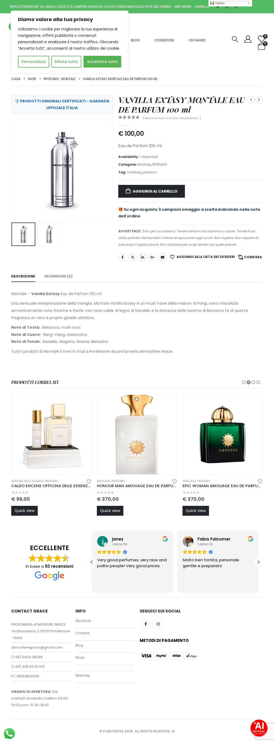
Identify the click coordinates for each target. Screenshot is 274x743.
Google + (152, 257)
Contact (82, 632)
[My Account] (248, 39)
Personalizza (33, 61)
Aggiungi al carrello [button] (82, 403)
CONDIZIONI (164, 40)
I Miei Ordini (182, 6)
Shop (80, 657)
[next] (259, 100)
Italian (219, 3)
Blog (135, 40)
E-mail (162, 257)
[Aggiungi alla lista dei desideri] (89, 481)
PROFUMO (159, 164)
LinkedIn (142, 257)
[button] (235, 39)
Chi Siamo (197, 40)
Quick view (24, 510)
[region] (69, 42)
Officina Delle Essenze (27, 481)
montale (134, 172)
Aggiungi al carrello (155, 191)
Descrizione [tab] (23, 276)
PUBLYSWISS (113, 731)
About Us (83, 620)
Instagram (158, 624)
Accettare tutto (102, 61)
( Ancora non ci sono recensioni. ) (171, 118)
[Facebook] (218, 6)
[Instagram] (226, 6)
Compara (253, 257)
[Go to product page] (51, 434)
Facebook (122, 257)
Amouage (103, 481)
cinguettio (132, 257)
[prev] (251, 100)
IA (173, 731)
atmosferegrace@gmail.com (37, 647)
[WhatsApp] (235, 6)
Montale (144, 164)
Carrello (201, 6)
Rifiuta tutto (66, 61)
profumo (149, 172)
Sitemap (82, 675)
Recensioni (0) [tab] (58, 276)
